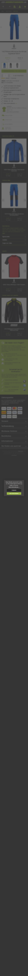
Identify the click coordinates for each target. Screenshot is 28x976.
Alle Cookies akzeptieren (14, 493)
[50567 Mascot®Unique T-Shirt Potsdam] (14, 266)
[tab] (14, 229)
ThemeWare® (14, 455)
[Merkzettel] (15, 6)
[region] (14, 27)
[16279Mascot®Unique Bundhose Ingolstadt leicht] (14, 27)
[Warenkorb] (25, 6)
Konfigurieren (14, 490)
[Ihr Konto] (20, 6)
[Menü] (3, 6)
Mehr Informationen (9, 103)
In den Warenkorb (18, 75)
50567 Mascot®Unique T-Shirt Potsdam (14, 284)
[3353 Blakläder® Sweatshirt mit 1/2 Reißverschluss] (14, 310)
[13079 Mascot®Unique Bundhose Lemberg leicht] (14, 195)
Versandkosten (20, 451)
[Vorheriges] (1, 27)
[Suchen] (9, 6)
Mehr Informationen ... (14, 487)
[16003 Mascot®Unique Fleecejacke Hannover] (14, 151)
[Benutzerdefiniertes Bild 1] (24, 381)
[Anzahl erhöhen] (9, 75)
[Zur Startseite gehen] (14, 2)
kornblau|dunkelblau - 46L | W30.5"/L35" (14, 71)
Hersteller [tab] (4, 240)
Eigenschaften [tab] (6, 236)
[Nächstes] (27, 27)
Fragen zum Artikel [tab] (7, 243)
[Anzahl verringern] (2, 75)
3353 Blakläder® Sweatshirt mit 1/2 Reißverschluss (14, 329)
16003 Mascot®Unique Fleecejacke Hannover (14, 170)
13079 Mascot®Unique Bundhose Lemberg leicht (14, 214)
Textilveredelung (7, 426)
